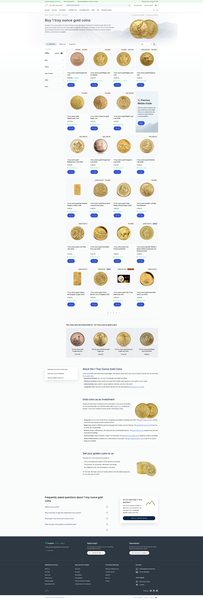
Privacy (146, 597)
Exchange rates (138, 5)
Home (46, 15)
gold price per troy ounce (136, 387)
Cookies (152, 597)
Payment (107, 575)
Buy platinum (62, 10)
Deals (93, 10)
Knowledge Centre (84, 10)
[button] (69, 343)
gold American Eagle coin (130, 435)
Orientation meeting (106, 10)
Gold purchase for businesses (83, 584)
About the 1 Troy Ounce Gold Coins (57, 369)
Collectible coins (72, 10)
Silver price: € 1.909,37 (153, 15)
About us (107, 578)
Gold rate (47, 572)
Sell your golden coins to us (55, 378)
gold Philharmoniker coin (134, 438)
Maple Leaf (62, 44)
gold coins (118, 406)
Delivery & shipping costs (112, 569)
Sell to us (47, 569)
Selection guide (49, 581)
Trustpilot (141, 584)
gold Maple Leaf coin (143, 425)
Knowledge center (50, 584)
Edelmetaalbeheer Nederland (147, 569)
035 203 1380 (155, 1)
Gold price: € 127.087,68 (139, 15)
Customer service (110, 572)
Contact (107, 581)
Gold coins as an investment (55, 373)
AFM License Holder (144, 581)
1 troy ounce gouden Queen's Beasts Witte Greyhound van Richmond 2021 (147, 249)
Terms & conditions (138, 597)
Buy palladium (78, 578)
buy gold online (88, 376)
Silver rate (47, 575)
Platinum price (48, 578)
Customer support (148, 5)
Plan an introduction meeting (82, 581)
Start (141, 123)
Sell (98, 10)
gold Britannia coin (137, 430)
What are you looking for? (73, 5)
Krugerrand (72, 44)
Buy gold (47, 10)
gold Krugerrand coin (145, 420)
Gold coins (57, 15)
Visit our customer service (139, 518)
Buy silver (54, 10)
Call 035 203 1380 (97, 553)
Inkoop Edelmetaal (144, 572)
